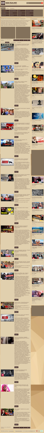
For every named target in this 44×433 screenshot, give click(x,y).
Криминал (4, 15)
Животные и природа (29, 10)
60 (23, 40)
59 (21, 40)
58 (19, 40)
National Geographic (13, 10)
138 (27, 40)
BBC (19, 10)
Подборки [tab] (3, 8)
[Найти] (42, 3)
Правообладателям (18, 431)
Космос (19, 15)
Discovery (12, 15)
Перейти (16, 63)
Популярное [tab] (12, 8)
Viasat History (28, 15)
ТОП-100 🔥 (4, 10)
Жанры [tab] (7, 8)
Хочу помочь (11, 431)
